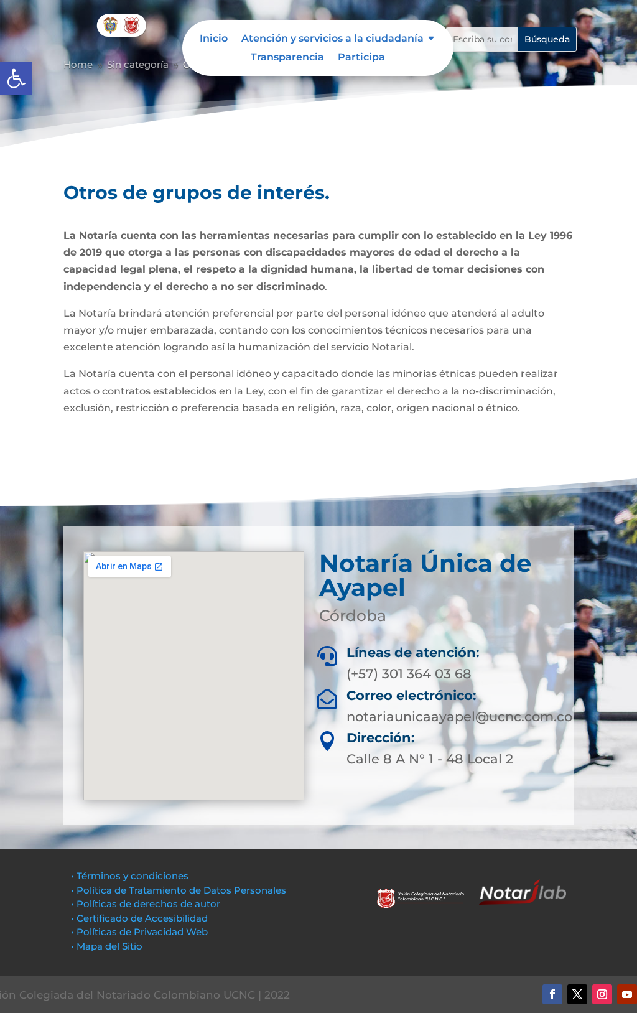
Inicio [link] (214, 39)
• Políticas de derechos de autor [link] (145, 904)
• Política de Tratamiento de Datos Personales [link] (178, 890)
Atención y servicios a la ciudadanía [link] (332, 39)
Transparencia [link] (287, 58)
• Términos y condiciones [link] (129, 876)
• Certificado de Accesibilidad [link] (139, 918)
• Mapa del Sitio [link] (108, 946)
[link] (16, 78)
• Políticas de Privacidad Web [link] (139, 932)
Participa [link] (361, 58)
